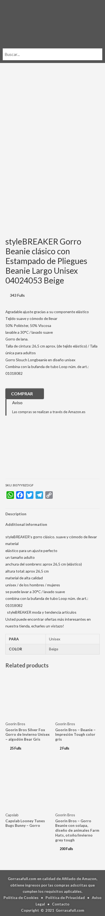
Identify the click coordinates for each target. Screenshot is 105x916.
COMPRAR (22, 393)
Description (15, 514)
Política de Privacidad (65, 897)
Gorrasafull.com (70, 910)
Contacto (60, 904)
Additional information (26, 524)
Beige (53, 649)
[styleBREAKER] (32, 451)
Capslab (12, 815)
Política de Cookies (21, 897)
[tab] (52, 514)
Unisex (54, 639)
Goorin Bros (15, 723)
